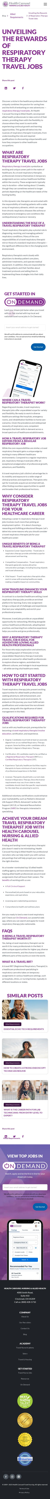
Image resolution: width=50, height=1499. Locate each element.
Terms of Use (24, 1489)
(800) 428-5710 (28, 1302)
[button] (44, 4)
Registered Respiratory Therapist (20, 757)
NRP (13, 808)
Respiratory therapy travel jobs (16, 166)
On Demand (21, 917)
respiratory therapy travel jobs (16, 110)
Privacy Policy (24, 1492)
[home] (16, 4)
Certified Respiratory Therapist (18, 759)
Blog (25, 1334)
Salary (25, 1353)
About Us (25, 1316)
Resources (25, 1379)
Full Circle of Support (16, 886)
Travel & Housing (25, 1359)
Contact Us (25, 1328)
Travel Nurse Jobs (25, 1373)
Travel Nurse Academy (25, 1347)
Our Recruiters (25, 1322)
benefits (6, 880)
